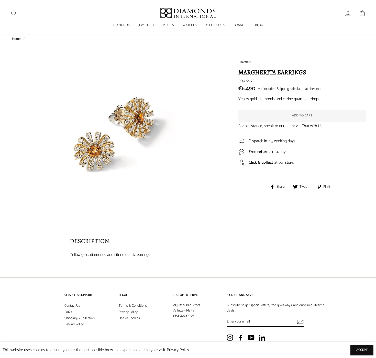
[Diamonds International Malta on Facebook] (241, 338)
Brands (240, 25)
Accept (362, 350)
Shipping (283, 89)
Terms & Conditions (133, 305)
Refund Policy (74, 324)
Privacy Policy (128, 312)
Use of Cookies (129, 318)
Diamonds (121, 25)
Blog (259, 25)
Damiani (245, 62)
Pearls (168, 25)
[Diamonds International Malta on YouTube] (251, 338)
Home (16, 39)
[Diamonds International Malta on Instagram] (230, 338)
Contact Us (72, 305)
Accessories (215, 25)
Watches (190, 25)
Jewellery (146, 25)
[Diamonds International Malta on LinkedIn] (262, 338)
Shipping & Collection (79, 318)
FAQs (68, 312)
